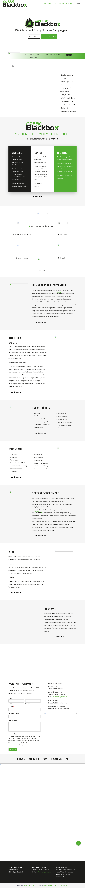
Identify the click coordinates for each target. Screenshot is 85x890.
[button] (78, 843)
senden (13, 749)
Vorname (10, 703)
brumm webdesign (48, 885)
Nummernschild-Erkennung (42, 226)
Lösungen (48, 3)
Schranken (63, 258)
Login (78, 3)
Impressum (57, 885)
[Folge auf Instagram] (70, 55)
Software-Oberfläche (22, 234)
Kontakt (69, 3)
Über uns (59, 3)
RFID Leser (63, 234)
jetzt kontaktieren (42, 196)
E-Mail (11, 706)
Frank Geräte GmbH (29, 885)
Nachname (28, 703)
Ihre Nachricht (13, 720)
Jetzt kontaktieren (55, 637)
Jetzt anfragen (49, 36)
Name (10, 698)
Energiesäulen (22, 258)
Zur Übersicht (17, 392)
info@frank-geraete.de (60, 697)
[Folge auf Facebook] (67, 55)
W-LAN (42, 270)
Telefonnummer (14, 713)
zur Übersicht (41, 322)
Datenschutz (13, 734)
